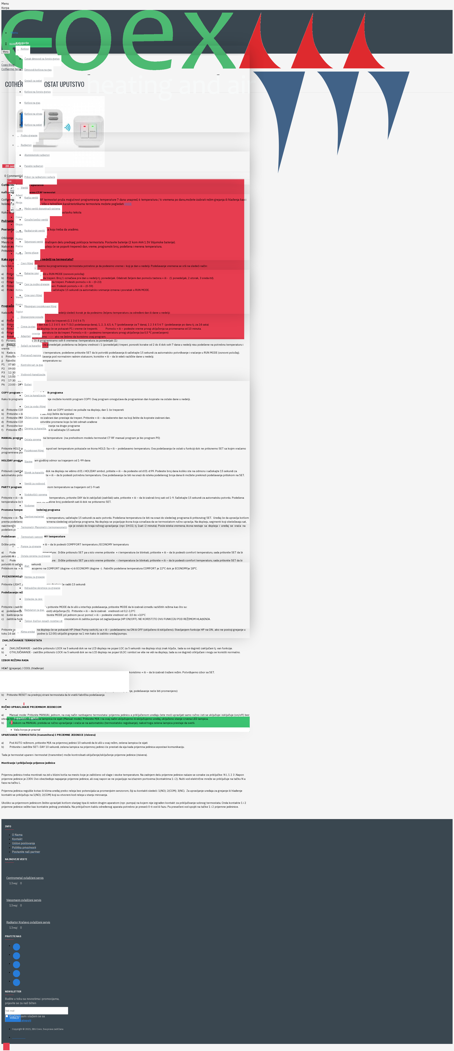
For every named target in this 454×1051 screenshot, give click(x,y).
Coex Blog (8, 65)
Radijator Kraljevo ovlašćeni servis (28, 922)
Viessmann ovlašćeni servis (23, 900)
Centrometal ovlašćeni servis (25, 878)
